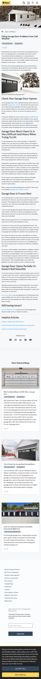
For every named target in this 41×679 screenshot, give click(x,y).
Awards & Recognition (12, 575)
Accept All (20, 669)
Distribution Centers (11, 592)
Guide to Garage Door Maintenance (13, 321)
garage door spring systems (19, 189)
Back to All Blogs (10, 31)
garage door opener (14, 105)
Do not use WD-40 (7, 295)
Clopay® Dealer (33, 117)
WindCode (8, 601)
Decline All (20, 675)
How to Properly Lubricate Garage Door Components (18, 325)
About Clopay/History (12, 569)
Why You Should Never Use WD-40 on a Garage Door (19, 393)
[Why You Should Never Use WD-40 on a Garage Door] (20, 378)
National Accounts (10, 598)
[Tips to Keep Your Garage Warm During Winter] (20, 450)
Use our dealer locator (8, 309)
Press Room (8, 581)
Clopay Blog (8, 584)
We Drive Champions (11, 572)
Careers (7, 589)
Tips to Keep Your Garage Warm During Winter (19, 464)
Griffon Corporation (11, 578)
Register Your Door (11, 595)
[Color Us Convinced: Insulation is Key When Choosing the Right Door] (20, 513)
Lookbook (8, 586)
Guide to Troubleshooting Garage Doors (14, 329)
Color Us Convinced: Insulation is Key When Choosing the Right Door (18, 528)
